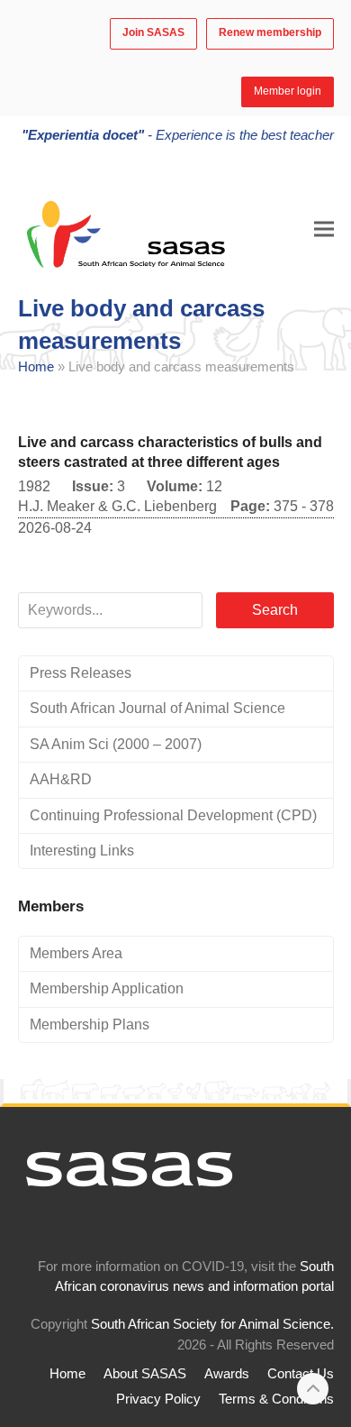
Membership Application (107, 988)
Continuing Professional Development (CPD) (173, 815)
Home (36, 367)
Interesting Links (82, 850)
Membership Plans (89, 1024)
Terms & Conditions (276, 1399)
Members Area (76, 953)
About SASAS (145, 1374)
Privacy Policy (158, 1399)
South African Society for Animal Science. (212, 1324)
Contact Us (300, 1374)
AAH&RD (61, 779)
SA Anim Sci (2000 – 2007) (116, 744)
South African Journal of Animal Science (157, 708)
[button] (324, 228)
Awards (226, 1374)
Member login (287, 91)
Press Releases (80, 673)
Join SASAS (153, 32)
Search (275, 609)
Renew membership (270, 32)
